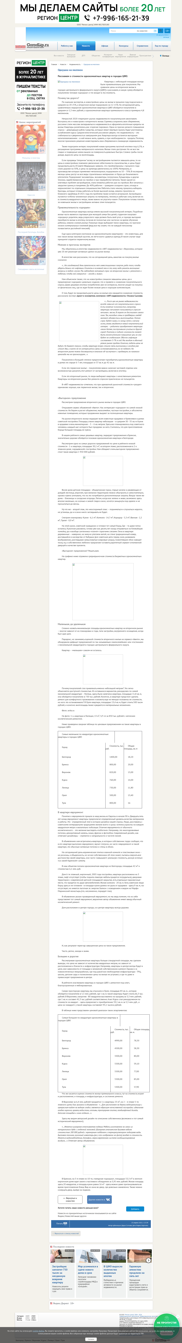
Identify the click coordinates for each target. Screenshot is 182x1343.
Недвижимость (74, 64)
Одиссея (36, 190)
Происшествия (145, 55)
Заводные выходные (71, 55)
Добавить (135, 1209)
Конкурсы (123, 45)
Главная (54, 64)
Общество (96, 55)
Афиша (104, 45)
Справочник (142, 45)
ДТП (83, 55)
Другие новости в (96, 1199)
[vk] (108, 1199)
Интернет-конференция (108, 55)
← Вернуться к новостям (70, 1199)
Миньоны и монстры (33, 153)
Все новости (59, 55)
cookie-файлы (38, 1331)
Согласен (91, 1339)
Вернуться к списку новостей (67, 1233)
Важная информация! (132, 55)
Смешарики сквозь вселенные (31, 264)
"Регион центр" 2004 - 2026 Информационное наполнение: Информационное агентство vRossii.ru (142, 1315)
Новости (86, 45)
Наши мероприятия (120, 55)
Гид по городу (161, 45)
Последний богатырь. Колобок (31, 227)
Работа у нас (67, 45)
